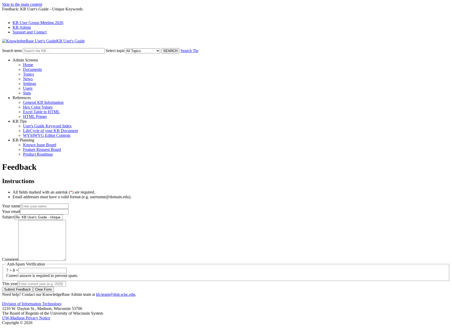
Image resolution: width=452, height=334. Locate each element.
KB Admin (22, 27)
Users (27, 88)
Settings (29, 83)
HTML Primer (35, 116)
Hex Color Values (38, 107)
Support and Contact (30, 32)
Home (28, 65)
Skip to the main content (22, 4)
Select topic (115, 50)
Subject (8, 217)
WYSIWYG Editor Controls (46, 135)
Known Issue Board (39, 145)
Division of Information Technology (32, 304)
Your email (11, 211)
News (28, 79)
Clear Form (43, 289)
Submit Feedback (17, 289)
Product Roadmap (38, 154)
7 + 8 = (12, 270)
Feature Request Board (42, 149)
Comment (10, 259)
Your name (11, 206)
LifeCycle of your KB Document (50, 130)
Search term (12, 50)
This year (10, 283)
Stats (27, 93)
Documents (32, 69)
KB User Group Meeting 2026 (38, 22)
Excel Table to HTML (41, 112)
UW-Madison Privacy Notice (26, 318)
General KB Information (43, 102)
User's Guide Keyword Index (47, 126)
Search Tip (189, 50)
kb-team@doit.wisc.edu (115, 294)
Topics (28, 74)
